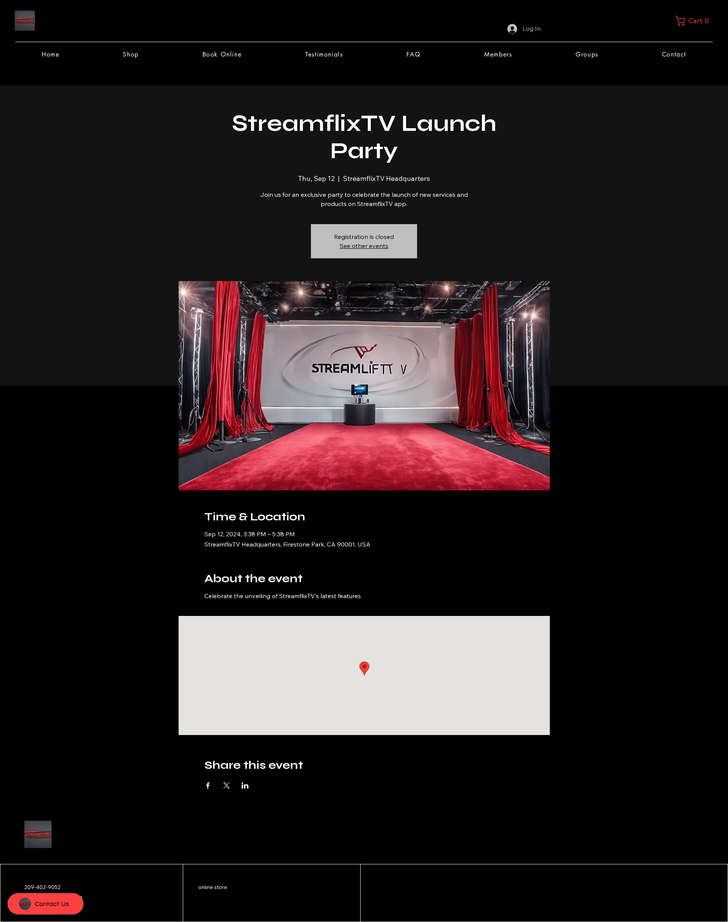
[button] (694, 21)
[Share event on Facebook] (208, 785)
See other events (364, 246)
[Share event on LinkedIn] (245, 785)
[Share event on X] (226, 785)
